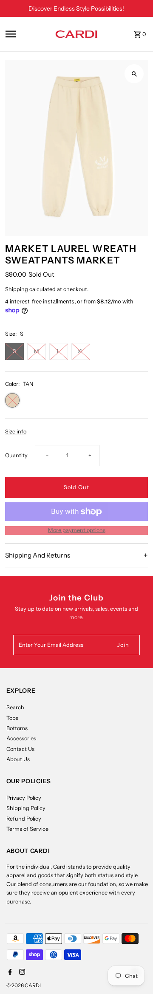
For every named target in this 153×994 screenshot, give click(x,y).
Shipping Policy (25, 808)
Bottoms (17, 728)
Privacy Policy (23, 798)
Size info (15, 432)
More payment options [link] (76, 530)
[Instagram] (21, 972)
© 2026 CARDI (23, 985)
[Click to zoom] (134, 73)
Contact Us (20, 749)
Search (15, 707)
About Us (18, 759)
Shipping (16, 289)
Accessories (21, 738)
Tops (12, 718)
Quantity (16, 455)
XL (81, 351)
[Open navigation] (27, 34)
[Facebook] (9, 972)
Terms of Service (27, 829)
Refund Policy (23, 819)
